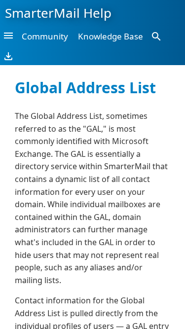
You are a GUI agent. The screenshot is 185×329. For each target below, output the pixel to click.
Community (45, 36)
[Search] (156, 36)
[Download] (8, 55)
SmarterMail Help (58, 13)
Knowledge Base (110, 36)
